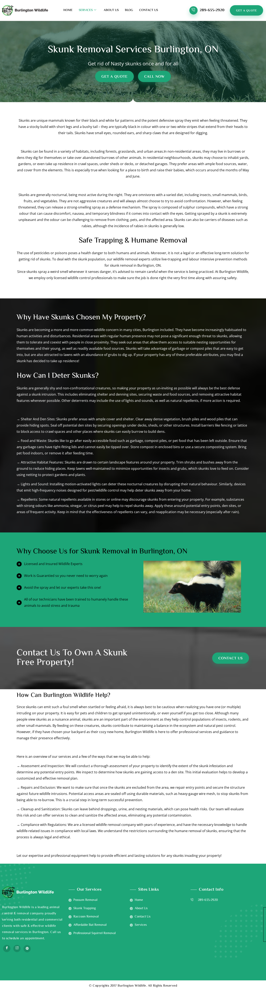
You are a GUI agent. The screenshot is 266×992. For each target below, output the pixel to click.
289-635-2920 (212, 10)
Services (86, 10)
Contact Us (148, 10)
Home (68, 10)
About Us (111, 10)
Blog (129, 10)
